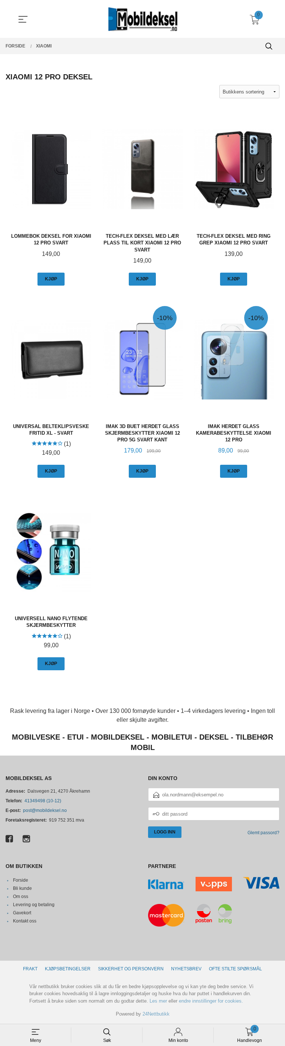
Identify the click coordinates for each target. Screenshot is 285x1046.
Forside (20, 880)
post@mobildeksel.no (45, 810)
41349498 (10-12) (42, 800)
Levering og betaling (34, 904)
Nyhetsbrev (186, 968)
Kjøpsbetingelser (68, 968)
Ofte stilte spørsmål (235, 968)
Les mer (158, 1001)
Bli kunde (22, 888)
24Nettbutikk (156, 1014)
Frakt (30, 968)
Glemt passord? (263, 832)
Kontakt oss (24, 921)
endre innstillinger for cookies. (211, 1001)
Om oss (20, 896)
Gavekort (22, 912)
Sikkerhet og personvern (131, 968)
